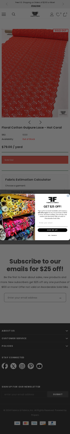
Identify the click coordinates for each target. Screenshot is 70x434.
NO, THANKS (52, 235)
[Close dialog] (68, 196)
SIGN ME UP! (52, 230)
